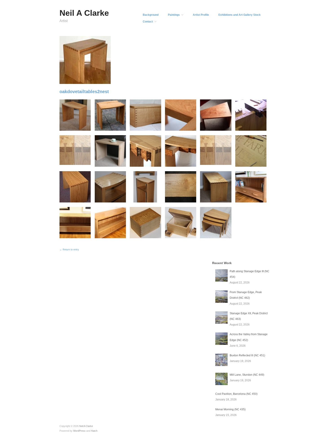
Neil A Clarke (84, 13)
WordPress (79, 430)
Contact (148, 21)
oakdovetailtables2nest (84, 91)
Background (150, 14)
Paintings (174, 14)
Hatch (94, 430)
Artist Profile (201, 14)
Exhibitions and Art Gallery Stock (239, 14)
